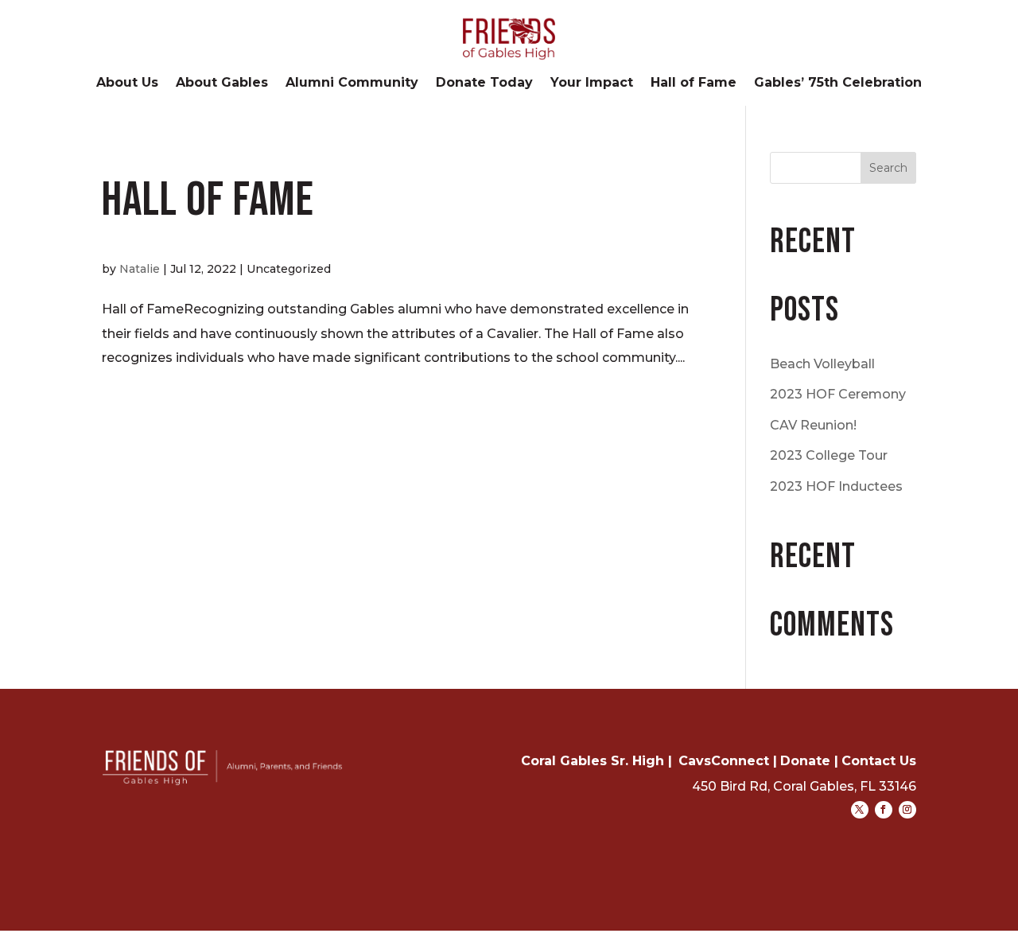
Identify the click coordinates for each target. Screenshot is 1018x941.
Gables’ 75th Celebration (838, 83)
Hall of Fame (693, 83)
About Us (127, 83)
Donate (805, 760)
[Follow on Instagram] (907, 810)
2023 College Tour (829, 455)
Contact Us (878, 760)
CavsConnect (723, 760)
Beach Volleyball (822, 363)
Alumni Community (352, 83)
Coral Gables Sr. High (592, 760)
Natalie (139, 269)
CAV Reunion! (813, 425)
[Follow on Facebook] (883, 810)
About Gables (222, 83)
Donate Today (484, 83)
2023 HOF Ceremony (838, 394)
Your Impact (591, 83)
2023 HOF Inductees (836, 486)
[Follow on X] (859, 810)
